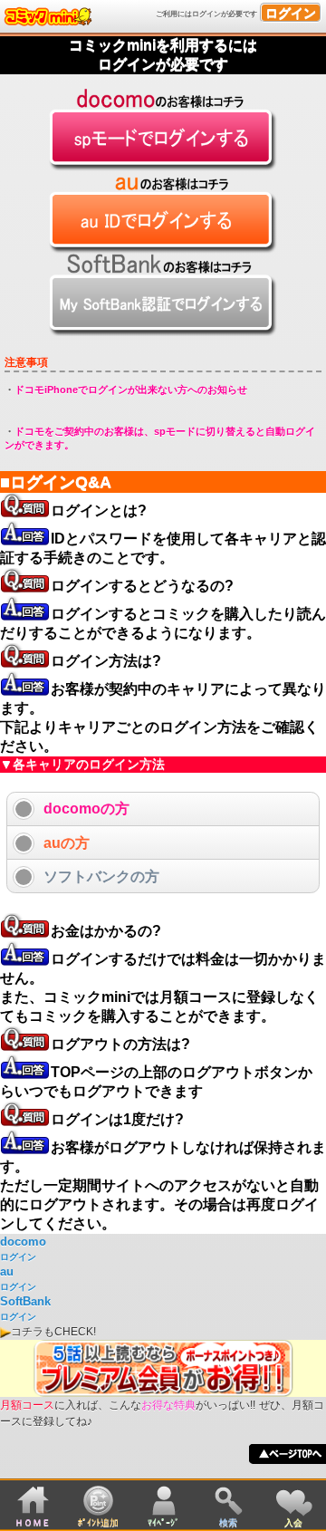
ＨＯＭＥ (32, 1522)
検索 (228, 1522)
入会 (293, 1522)
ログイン (290, 12)
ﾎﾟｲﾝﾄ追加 (98, 1522)
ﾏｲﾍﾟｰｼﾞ (163, 1522)
